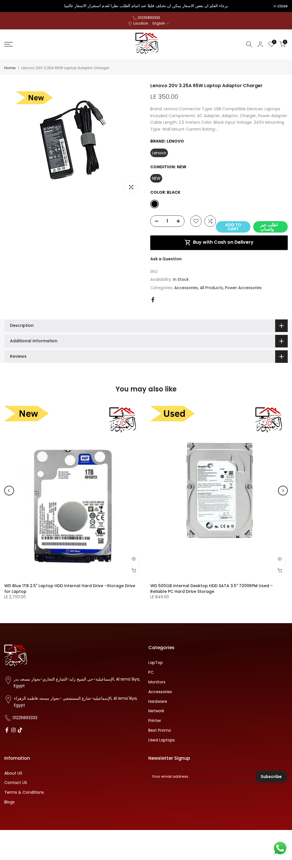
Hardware (157, 701)
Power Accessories (243, 288)
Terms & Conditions (24, 792)
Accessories (186, 288)
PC (151, 672)
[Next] (283, 490)
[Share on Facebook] (152, 299)
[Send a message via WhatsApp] (280, 848)
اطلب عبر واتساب (269, 227)
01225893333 (149, 17)
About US (13, 773)
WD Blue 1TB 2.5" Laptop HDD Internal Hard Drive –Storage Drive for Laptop (69, 588)
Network (156, 711)
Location (140, 23)
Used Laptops (161, 740)
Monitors (156, 682)
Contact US (15, 782)
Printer (154, 720)
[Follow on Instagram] (13, 730)
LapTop (155, 662)
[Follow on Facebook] (6, 730)
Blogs (9, 802)
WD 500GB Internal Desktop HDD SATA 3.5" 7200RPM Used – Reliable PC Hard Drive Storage (211, 588)
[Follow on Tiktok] (20, 730)
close (13, 6)
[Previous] (9, 490)
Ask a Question (166, 259)
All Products (211, 288)
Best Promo (159, 730)
